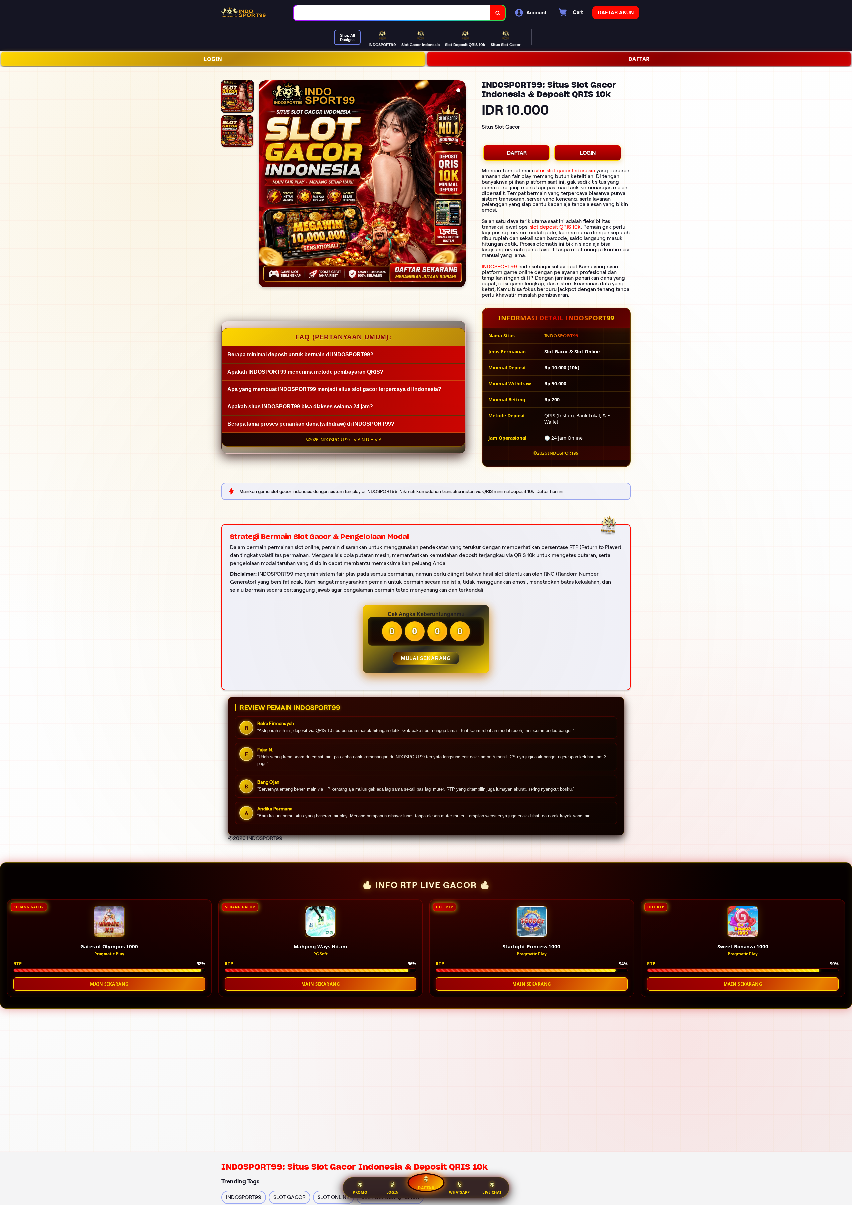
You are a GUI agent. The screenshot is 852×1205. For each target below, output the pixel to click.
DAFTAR (639, 59)
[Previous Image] (264, 185)
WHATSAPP (459, 1192)
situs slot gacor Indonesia (564, 170)
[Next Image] (460, 185)
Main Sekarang (109, 984)
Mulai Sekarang (426, 658)
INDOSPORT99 (499, 266)
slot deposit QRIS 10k (555, 227)
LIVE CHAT (491, 1192)
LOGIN (213, 59)
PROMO (360, 1192)
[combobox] (392, 12)
